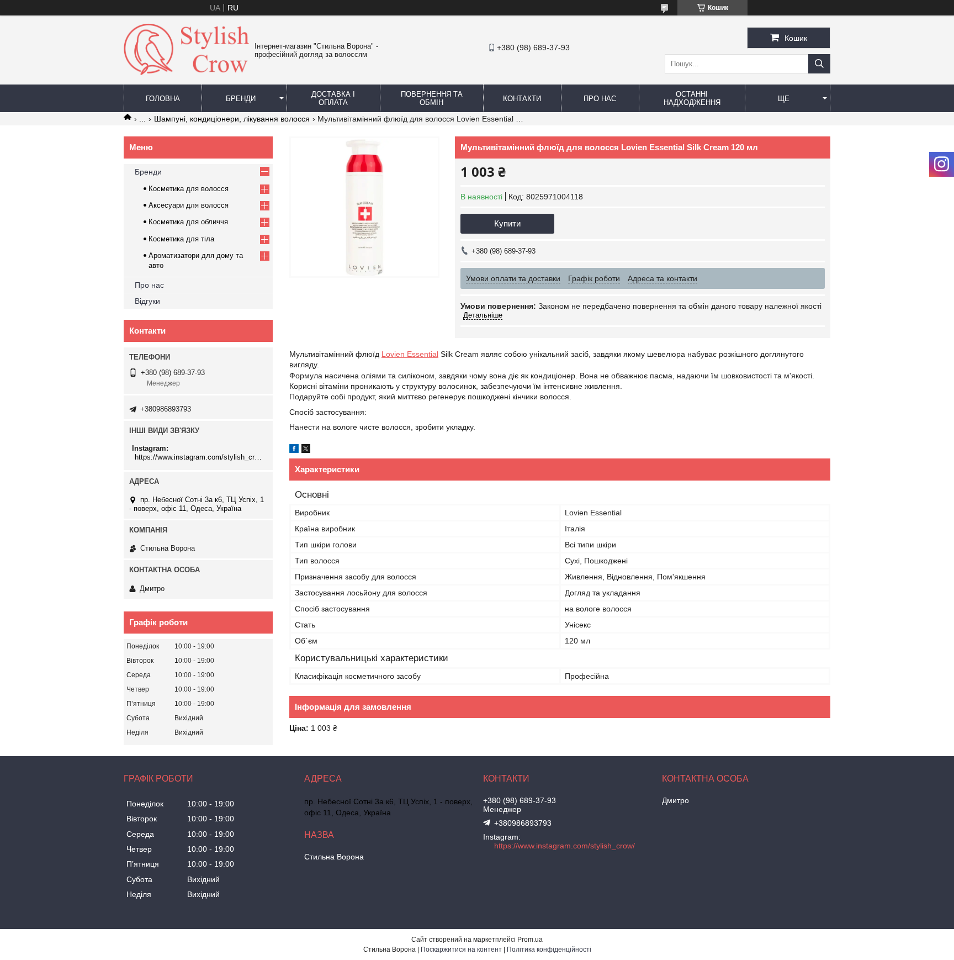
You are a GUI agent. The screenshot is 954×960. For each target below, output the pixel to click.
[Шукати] (819, 63)
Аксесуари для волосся (189, 205)
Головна (163, 98)
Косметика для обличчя (188, 222)
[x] (305, 450)
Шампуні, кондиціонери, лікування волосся (232, 118)
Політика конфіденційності (549, 949)
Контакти (522, 98)
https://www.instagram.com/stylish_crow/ (199, 457)
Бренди (241, 98)
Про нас (600, 98)
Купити (507, 223)
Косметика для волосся (189, 188)
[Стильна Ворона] (186, 72)
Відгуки (147, 301)
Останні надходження (692, 98)
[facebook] (294, 450)
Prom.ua (530, 939)
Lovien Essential (409, 354)
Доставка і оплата (333, 98)
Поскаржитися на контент (461, 949)
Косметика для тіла (181, 239)
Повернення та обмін (432, 98)
